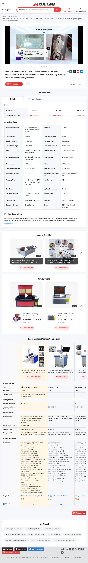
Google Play (21, 549)
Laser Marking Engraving (72, 534)
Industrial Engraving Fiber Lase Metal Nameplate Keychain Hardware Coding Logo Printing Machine (61, 372)
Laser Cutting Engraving (36, 534)
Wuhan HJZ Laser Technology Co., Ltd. (31, 496)
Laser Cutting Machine (52, 529)
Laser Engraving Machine (13, 529)
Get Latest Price (76, 84)
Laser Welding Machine (33, 529)
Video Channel (12, 17)
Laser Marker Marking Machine (64, 540)
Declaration (66, 557)
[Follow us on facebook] (70, 549)
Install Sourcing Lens (12, 552)
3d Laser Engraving (54, 534)
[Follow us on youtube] (79, 549)
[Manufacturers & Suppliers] (44, 4)
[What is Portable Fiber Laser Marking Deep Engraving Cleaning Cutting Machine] (46, 66)
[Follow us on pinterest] (82, 549)
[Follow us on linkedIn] (62, 552)
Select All (7, 504)
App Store (7, 549)
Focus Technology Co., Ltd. (29, 557)
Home (4, 17)
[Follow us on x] (73, 549)
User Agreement (55, 557)
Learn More (8, 224)
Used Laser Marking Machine (40, 540)
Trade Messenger (36, 549)
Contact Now (15, 84)
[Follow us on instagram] (76, 549)
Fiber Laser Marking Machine (15, 534)
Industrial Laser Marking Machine (16, 540)
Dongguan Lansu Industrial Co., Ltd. (58, 496)
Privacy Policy (77, 557)
